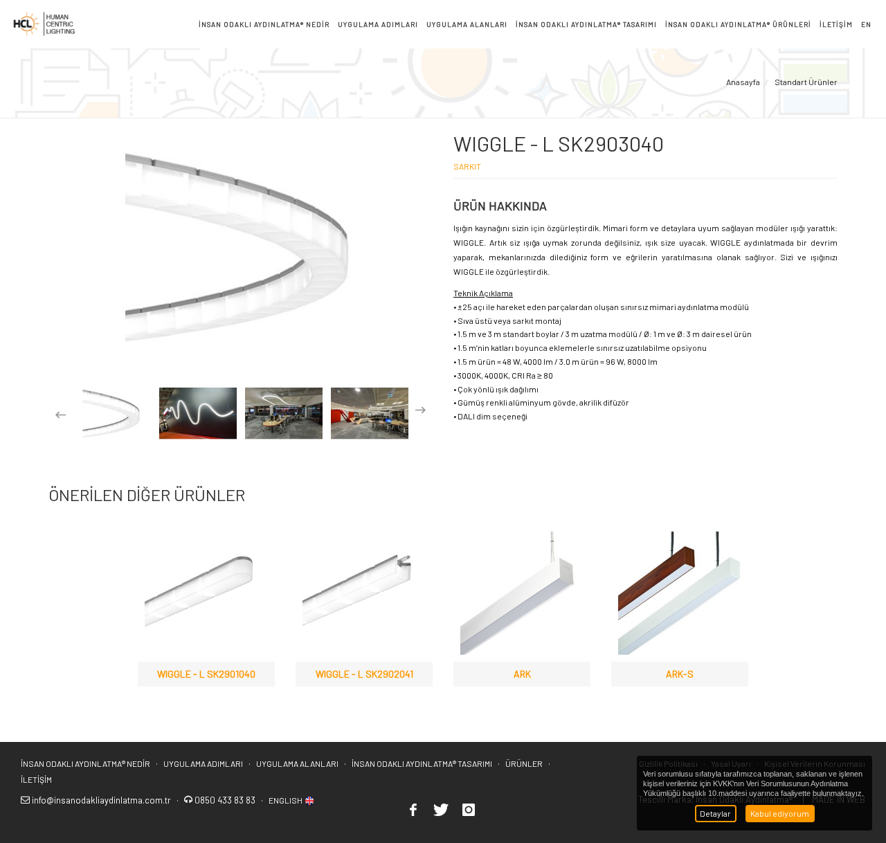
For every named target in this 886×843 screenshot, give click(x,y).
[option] (112, 413)
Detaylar (715, 813)
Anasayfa (743, 82)
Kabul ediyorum (779, 813)
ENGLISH (286, 800)
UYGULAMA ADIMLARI (203, 763)
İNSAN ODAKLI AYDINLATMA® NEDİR (85, 763)
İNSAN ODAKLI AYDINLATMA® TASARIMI (422, 763)
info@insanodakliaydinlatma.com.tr (101, 800)
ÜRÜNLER (524, 763)
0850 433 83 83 (226, 800)
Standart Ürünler (805, 82)
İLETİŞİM (36, 779)
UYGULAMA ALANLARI (297, 763)
